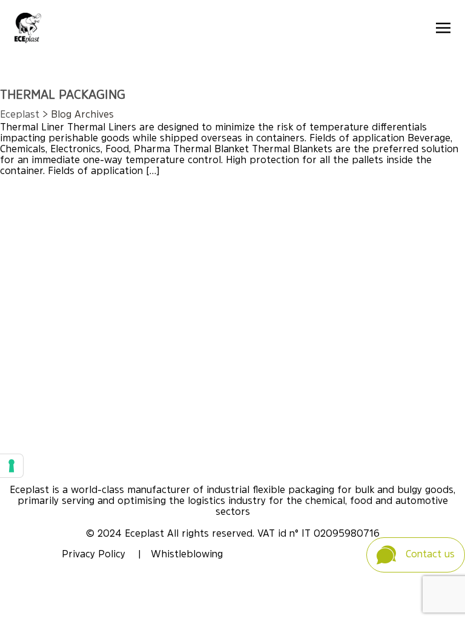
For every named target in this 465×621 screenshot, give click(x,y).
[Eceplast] (28, 27)
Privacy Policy (95, 555)
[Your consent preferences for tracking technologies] (11, 465)
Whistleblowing (187, 555)
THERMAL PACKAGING (62, 96)
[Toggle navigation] (443, 28)
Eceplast (19, 115)
